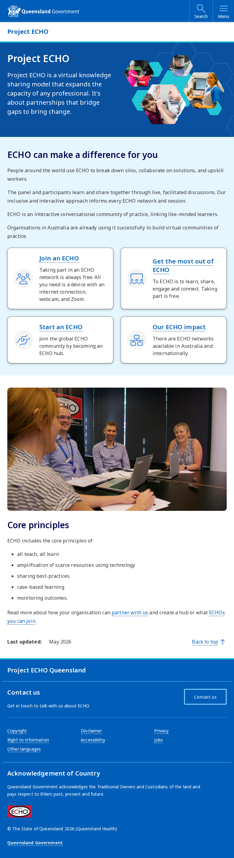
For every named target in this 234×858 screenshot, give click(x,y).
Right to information (28, 740)
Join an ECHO (59, 258)
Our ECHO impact (179, 327)
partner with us (130, 612)
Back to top (205, 641)
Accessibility (93, 740)
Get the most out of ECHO (183, 265)
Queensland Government (35, 843)
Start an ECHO (61, 327)
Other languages (24, 749)
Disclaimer (91, 731)
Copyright (17, 731)
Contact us (205, 697)
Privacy (161, 731)
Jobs (158, 740)
